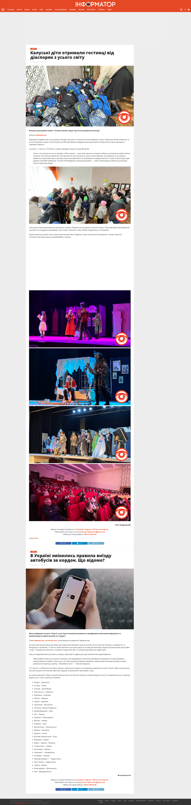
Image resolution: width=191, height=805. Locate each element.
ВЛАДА (27, 9)
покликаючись (51, 640)
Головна (10, 9)
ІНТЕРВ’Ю (101, 9)
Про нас (81, 9)
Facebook (79, 529)
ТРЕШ (41, 9)
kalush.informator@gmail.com (93, 532)
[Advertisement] (95, 28)
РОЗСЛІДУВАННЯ (60, 9)
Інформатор (41, 135)
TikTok (94, 529)
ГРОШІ (34, 9)
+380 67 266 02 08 (89, 534)
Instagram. (104, 529)
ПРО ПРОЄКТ (91, 9)
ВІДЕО (109, 9)
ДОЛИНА (49, 9)
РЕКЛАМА (72, 9)
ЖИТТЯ (19, 9)
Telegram (87, 529)
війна (36, 538)
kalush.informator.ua (20, 803)
